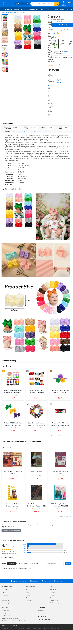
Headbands (47, 131)
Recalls (52, 595)
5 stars (24, 544)
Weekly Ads (59, 581)
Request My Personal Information (11, 618)
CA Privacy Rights (7, 615)
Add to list (57, 57)
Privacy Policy (6, 613)
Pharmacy (55, 9)
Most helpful (34, 563)
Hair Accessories (38, 131)
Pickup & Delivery (45, 9)
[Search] (56, 4)
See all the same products (64, 517)
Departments (8, 9)
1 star (25, 552)
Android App (41, 613)
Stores (27, 592)
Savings (23, 9)
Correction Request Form (11, 530)
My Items (69, 9)
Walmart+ (28, 598)
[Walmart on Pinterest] (49, 620)
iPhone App (41, 610)
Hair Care (22, 12)
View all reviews (8, 557)
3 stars (24, 548)
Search (68, 563)
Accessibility (53, 598)
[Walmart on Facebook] (39, 620)
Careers (62, 9)
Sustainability (5, 600)
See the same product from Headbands (60, 436)
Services (16, 9)
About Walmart (6, 590)
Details (65, 53)
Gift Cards (28, 600)
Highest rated (23, 563)
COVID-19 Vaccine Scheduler (58, 590)
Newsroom (5, 595)
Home (3, 12)
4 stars (24, 546)
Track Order (47, 581)
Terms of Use (5, 610)
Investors (4, 598)
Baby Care (16, 12)
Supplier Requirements (8, 603)
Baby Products (9, 12)
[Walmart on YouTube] (46, 620)
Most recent (11, 563)
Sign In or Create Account (20, 581)
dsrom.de (50, 93)
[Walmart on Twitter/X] (42, 620)
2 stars (24, 550)
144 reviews (60, 65)
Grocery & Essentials (32, 9)
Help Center (35, 581)
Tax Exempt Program (55, 603)
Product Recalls (54, 600)
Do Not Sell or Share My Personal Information (14, 621)
